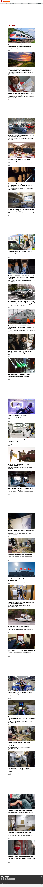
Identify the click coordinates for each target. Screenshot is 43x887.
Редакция (3, 881)
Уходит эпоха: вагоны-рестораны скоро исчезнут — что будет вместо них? (20, 693)
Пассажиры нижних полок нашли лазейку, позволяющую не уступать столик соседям (20, 489)
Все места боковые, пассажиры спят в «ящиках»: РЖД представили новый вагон (20, 416)
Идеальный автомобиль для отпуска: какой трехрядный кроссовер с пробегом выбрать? (21, 302)
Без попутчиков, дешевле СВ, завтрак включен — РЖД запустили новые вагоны (20, 160)
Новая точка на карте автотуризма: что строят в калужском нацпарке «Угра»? (20, 69)
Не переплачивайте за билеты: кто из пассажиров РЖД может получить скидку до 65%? (21, 718)
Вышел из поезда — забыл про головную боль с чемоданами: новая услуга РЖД (20, 45)
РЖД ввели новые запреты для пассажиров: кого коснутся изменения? (21, 602)
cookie (28, 884)
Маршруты (4, 3)
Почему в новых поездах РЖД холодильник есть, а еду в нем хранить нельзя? (21, 531)
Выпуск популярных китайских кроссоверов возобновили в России (21, 136)
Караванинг (38, 3)
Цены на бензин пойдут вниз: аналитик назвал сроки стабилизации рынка (19, 375)
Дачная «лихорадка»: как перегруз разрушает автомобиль (18, 627)
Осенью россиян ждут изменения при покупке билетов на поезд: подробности (21, 94)
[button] (41, 885)
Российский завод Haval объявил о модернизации (18, 579)
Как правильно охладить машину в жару (20, 810)
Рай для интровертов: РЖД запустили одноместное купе (19, 833)
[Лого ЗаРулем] (5, 877)
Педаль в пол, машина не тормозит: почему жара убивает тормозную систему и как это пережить (21, 277)
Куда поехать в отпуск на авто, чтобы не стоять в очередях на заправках (20, 252)
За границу (30, 3)
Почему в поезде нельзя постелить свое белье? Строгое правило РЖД (20, 352)
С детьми (22, 3)
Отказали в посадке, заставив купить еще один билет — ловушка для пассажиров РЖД (21, 857)
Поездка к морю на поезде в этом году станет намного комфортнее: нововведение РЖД (21, 327)
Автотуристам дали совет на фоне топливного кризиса (18, 464)
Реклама (7, 881)
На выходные (13, 3)
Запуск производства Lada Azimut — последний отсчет (19, 440)
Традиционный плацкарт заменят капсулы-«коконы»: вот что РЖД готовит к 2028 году (20, 185)
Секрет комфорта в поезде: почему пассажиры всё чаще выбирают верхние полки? (20, 769)
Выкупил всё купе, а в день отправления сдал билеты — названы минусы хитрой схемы (21, 651)
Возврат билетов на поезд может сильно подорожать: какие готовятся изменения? (20, 555)
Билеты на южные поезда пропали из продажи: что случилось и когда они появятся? (19, 744)
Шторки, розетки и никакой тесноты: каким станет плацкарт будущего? (21, 210)
